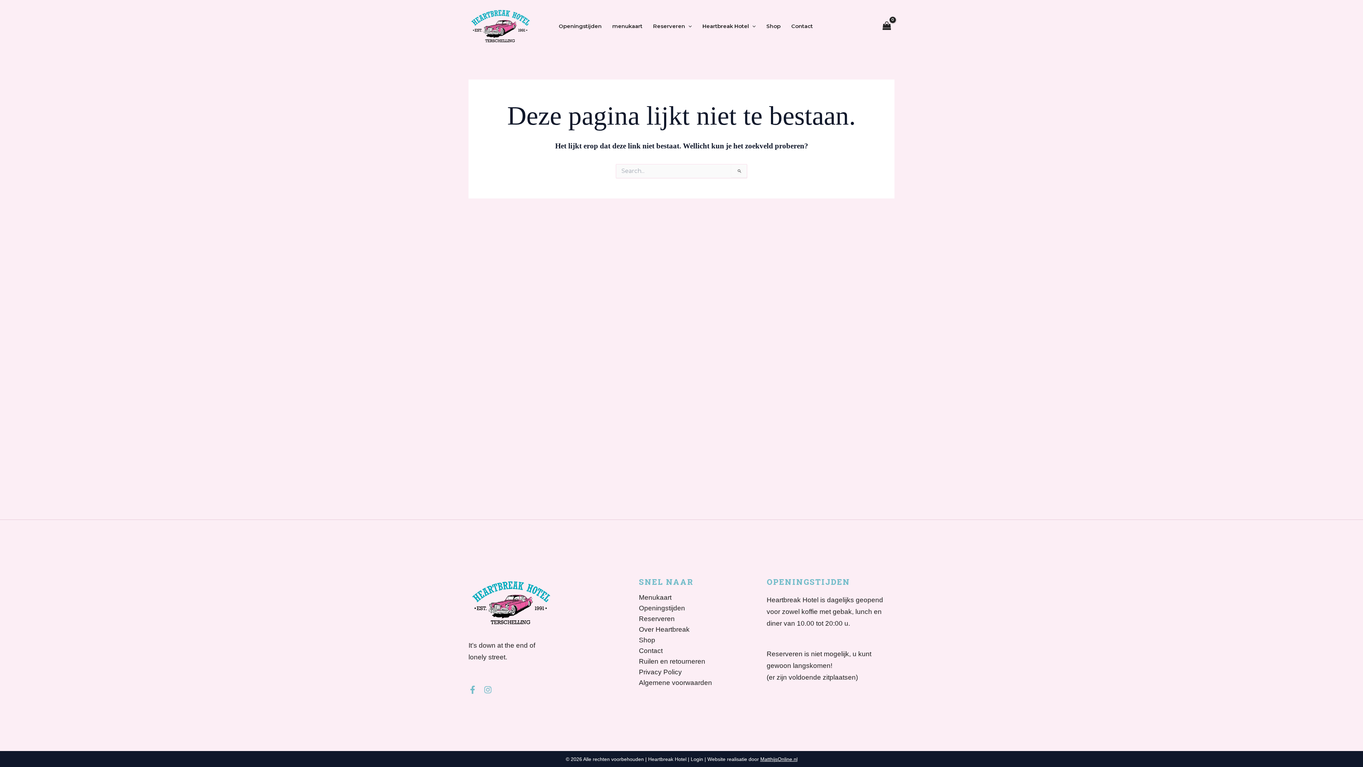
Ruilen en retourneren (672, 661)
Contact (802, 26)
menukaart (627, 26)
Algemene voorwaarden (675, 682)
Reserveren (669, 26)
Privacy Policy (660, 672)
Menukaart (655, 597)
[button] (688, 26)
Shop (773, 26)
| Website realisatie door (751, 759)
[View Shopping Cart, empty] (886, 26)
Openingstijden (580, 26)
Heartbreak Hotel (725, 26)
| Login (695, 759)
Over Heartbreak (664, 629)
